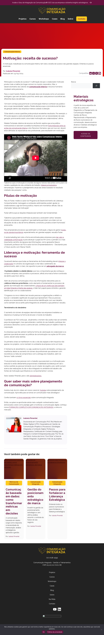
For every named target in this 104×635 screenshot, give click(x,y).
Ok (44, 632)
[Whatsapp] (93, 73)
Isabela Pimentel (13, 71)
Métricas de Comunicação (14, 483)
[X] (96, 73)
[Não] (101, 630)
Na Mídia (52, 599)
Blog (62, 19)
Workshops (44, 19)
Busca (73, 82)
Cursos (32, 19)
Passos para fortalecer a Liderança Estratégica (57, 494)
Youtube (43, 390)
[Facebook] (99, 73)
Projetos (22, 19)
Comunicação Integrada (36, 483)
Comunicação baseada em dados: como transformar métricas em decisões (14, 501)
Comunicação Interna (12, 51)
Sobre (70, 19)
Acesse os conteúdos (85, 135)
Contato (81, 19)
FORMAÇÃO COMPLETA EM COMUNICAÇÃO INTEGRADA (31, 407)
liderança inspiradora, (49, 185)
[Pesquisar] (96, 85)
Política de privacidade (55, 632)
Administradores (36, 376)
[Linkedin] (90, 73)
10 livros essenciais (24, 397)
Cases (54, 19)
